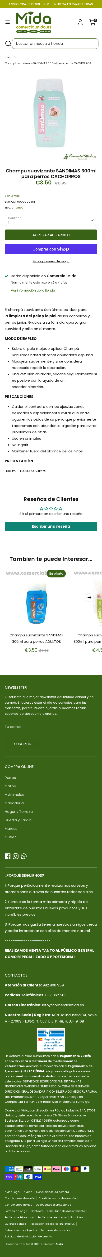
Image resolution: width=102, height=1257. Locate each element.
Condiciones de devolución (57, 1198)
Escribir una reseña (51, 526)
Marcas (11, 828)
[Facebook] (7, 856)
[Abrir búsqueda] (8, 43)
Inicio (8, 57)
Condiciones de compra (52, 1192)
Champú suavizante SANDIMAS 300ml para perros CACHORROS (48, 63)
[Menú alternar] (7, 22)
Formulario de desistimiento (66, 1211)
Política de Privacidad (19, 1217)
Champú (17, 207)
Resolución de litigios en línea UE (52, 1224)
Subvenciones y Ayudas (21, 1230)
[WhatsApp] (24, 856)
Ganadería (14, 803)
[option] (51, 115)
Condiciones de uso (18, 1205)
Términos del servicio (55, 1230)
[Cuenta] (80, 20)
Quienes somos (15, 1224)
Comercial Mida (52, 1244)
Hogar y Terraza (19, 811)
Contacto (37, 1211)
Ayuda (28, 1192)
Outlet (10, 837)
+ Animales (14, 794)
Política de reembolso (52, 1217)
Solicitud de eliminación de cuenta (28, 1236)
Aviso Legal (12, 1192)
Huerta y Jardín (18, 820)
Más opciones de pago (51, 261)
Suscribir (23, 743)
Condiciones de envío (20, 1198)
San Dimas (12, 196)
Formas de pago (16, 1211)
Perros (10, 777)
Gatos (10, 786)
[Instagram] (16, 856)
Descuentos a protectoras (53, 1205)
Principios (76, 1217)
